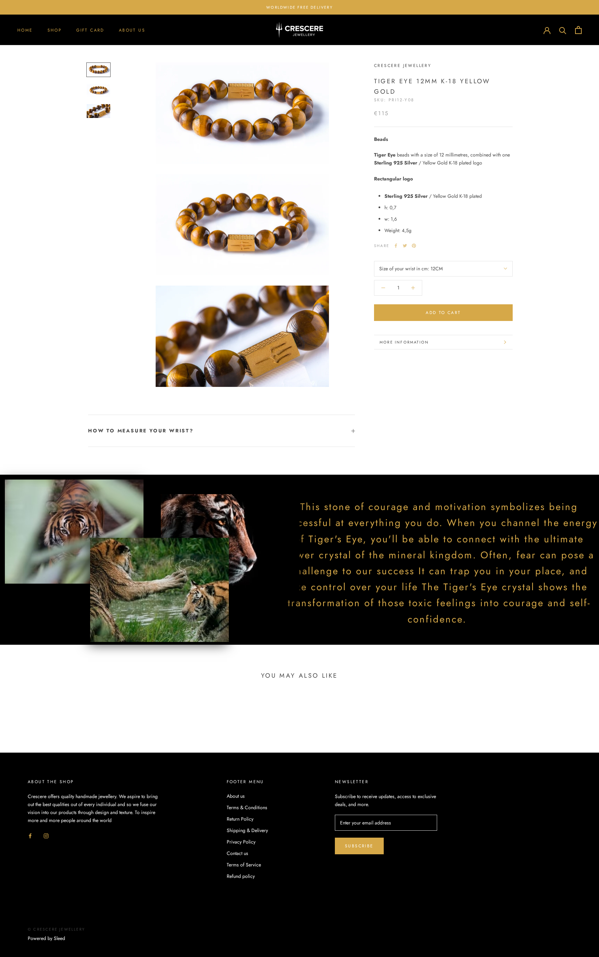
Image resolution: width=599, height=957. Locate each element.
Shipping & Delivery (247, 830)
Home (25, 30)
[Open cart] (578, 30)
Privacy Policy (241, 841)
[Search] (562, 30)
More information (404, 342)
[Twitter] (405, 246)
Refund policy (241, 876)
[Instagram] (46, 835)
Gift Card (90, 30)
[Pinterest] (414, 246)
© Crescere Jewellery (56, 929)
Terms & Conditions (247, 807)
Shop (54, 30)
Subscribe (359, 846)
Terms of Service (244, 864)
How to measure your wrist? (141, 430)
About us (132, 30)
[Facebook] (396, 246)
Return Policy (240, 818)
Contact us (237, 853)
